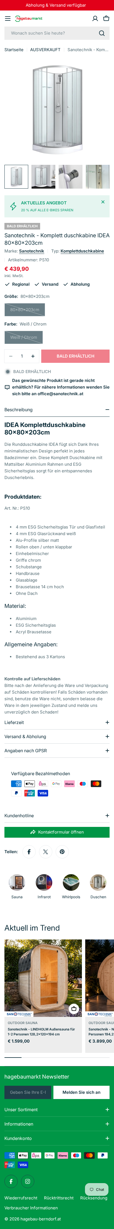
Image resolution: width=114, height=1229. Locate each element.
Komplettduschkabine (82, 251)
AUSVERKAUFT (45, 49)
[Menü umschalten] (7, 18)
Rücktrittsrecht (59, 1198)
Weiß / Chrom (26, 339)
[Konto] (95, 18)
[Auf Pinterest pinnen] (62, 851)
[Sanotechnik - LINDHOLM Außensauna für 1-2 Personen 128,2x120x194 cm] (43, 978)
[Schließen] (103, 202)
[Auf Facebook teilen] (29, 851)
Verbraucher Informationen (31, 1207)
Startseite (14, 49)
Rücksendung (93, 1198)
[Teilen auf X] (45, 851)
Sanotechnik (31, 251)
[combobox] (57, 33)
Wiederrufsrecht (20, 1198)
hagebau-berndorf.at (40, 1219)
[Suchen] (102, 33)
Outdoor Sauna (23, 1023)
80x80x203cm (27, 311)
